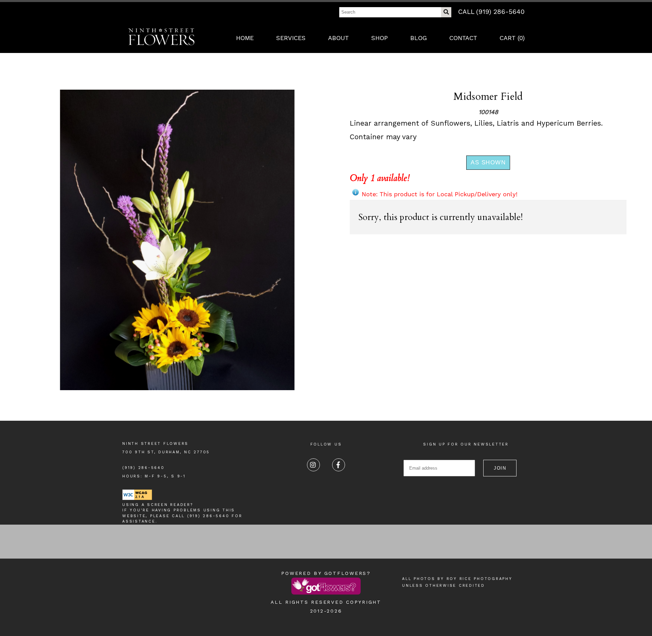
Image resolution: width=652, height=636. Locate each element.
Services (291, 37)
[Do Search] (446, 12)
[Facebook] (338, 464)
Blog (418, 37)
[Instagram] (313, 464)
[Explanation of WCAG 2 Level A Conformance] (137, 499)
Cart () (512, 37)
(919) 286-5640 (143, 468)
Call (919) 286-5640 (491, 12)
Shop (379, 37)
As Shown (488, 162)
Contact (463, 37)
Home (245, 37)
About (338, 37)
